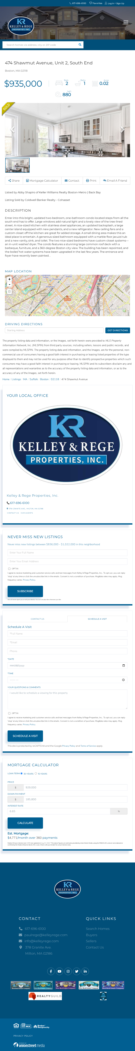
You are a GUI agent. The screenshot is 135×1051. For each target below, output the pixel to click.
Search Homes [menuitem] (98, 929)
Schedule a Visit (97, 619)
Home (5, 379)
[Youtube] (59, 971)
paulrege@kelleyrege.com (46, 935)
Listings (16, 379)
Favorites (97, 3)
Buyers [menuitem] (91, 935)
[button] (79, 44)
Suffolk (34, 379)
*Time (10, 673)
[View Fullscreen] (9, 291)
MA (25, 379)
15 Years (42, 774)
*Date (11, 659)
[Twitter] (76, 971)
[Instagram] (68, 971)
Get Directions (118, 330)
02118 (55, 379)
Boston (44, 379)
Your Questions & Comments (24, 687)
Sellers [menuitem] (91, 941)
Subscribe (25, 591)
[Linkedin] (85, 971)
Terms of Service (88, 745)
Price (11, 782)
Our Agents (27, 513)
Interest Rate (15, 806)
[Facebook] (50, 971)
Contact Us (13, 513)
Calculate (25, 823)
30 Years (28, 774)
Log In (111, 3)
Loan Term (14, 773)
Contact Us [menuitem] (95, 947)
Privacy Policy (29, 580)
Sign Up (120, 3)
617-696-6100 (79, 3)
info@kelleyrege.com (41, 941)
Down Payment (16, 794)
